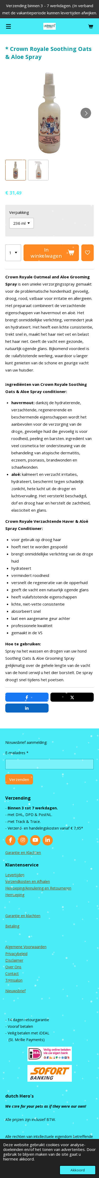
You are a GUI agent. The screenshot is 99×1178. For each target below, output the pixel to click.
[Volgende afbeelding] (86, 113)
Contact (12, 973)
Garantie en (15, 915)
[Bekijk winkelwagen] (90, 26)
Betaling (12, 926)
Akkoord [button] (77, 1170)
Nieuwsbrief (15, 990)
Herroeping (14, 894)
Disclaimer (14, 960)
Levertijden (14, 874)
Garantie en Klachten (23, 852)
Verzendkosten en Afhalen (27, 881)
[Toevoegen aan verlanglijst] (87, 252)
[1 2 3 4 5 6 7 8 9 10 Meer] (13, 252)
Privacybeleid (16, 953)
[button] (15, 170)
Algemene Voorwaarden (25, 946)
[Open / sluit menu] (8, 26)
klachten (33, 915)
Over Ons (13, 966)
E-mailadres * (17, 752)
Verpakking (19, 212)
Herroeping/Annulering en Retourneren (38, 888)
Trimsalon (13, 980)
